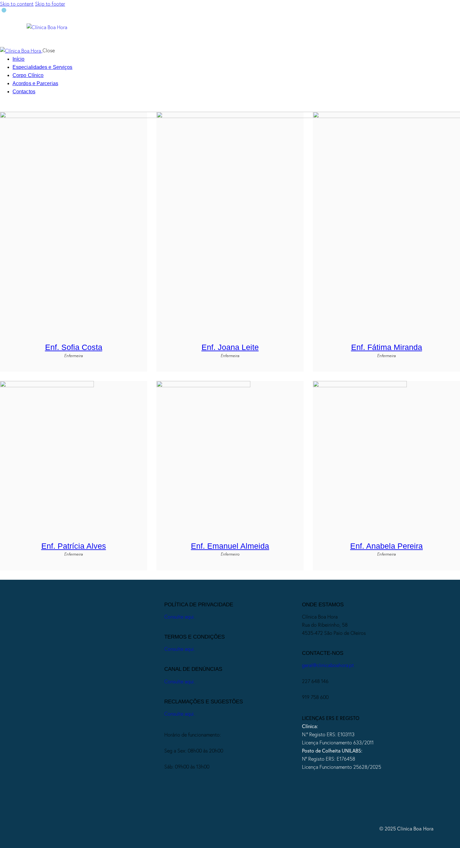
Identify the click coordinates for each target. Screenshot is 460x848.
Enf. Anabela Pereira (386, 546)
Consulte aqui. (179, 617)
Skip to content (17, 4)
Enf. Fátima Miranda (386, 347)
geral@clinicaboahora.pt (328, 665)
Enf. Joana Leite (230, 347)
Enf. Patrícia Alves (73, 546)
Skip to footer (50, 4)
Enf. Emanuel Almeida (230, 546)
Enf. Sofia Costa (73, 347)
